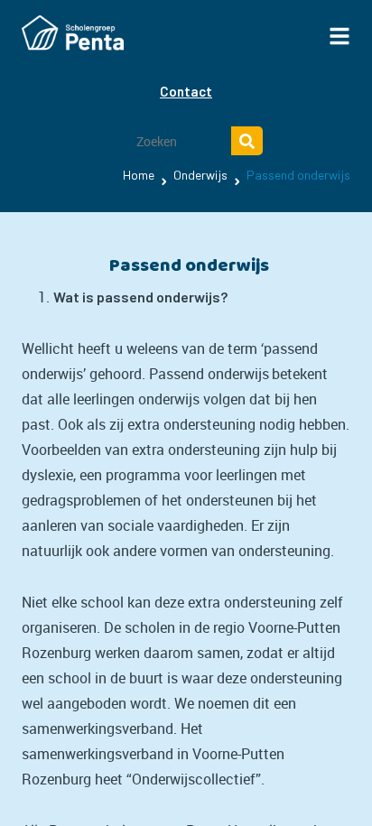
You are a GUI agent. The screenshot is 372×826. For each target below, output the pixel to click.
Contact (186, 91)
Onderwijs (200, 174)
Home (138, 174)
